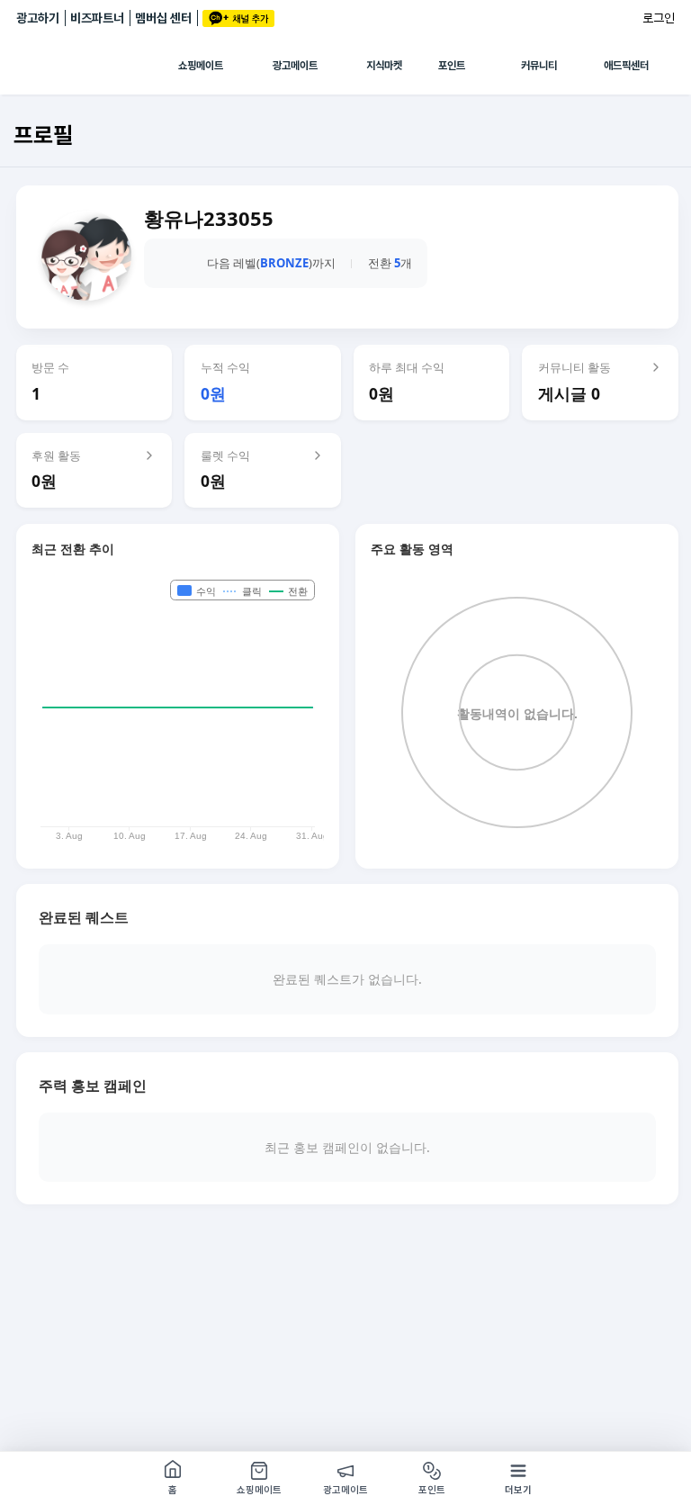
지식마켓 (384, 65)
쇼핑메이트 (200, 65)
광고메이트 (295, 65)
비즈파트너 (97, 18)
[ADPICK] (97, 65)
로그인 (658, 18)
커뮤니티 (539, 65)
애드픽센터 (626, 65)
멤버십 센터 (163, 18)
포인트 (451, 65)
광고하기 (37, 18)
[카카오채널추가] (238, 18)
